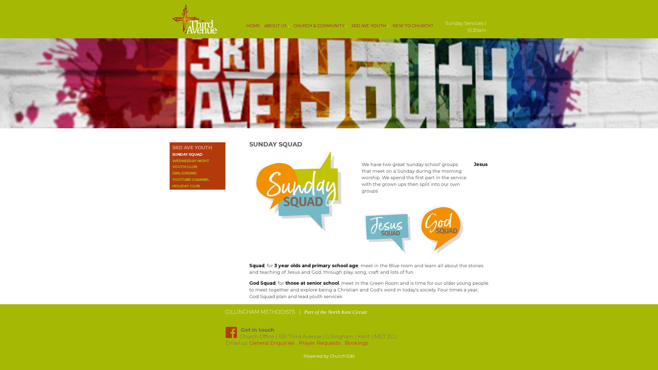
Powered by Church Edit (329, 356)
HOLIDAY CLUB (186, 186)
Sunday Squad (187, 154)
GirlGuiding (184, 173)
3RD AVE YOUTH (192, 148)
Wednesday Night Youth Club (190, 164)
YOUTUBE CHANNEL (190, 179)
